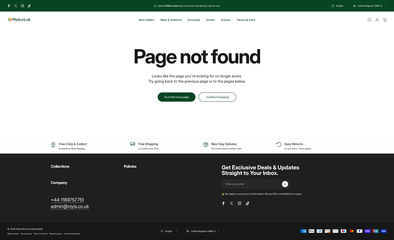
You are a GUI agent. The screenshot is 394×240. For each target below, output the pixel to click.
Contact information (72, 234)
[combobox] (340, 6)
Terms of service (40, 234)
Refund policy (13, 234)
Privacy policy (26, 234)
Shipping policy (55, 234)
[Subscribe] (285, 184)
